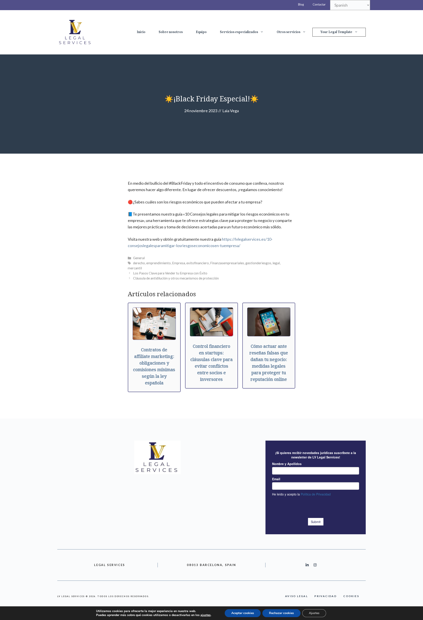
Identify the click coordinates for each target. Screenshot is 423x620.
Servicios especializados (239, 32)
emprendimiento (158, 263)
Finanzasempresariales (227, 263)
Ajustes (314, 613)
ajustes (205, 615)
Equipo (201, 32)
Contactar (319, 4)
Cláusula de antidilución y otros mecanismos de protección (176, 278)
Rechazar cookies (281, 613)
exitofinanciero (197, 263)
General (139, 258)
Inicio (141, 32)
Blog (301, 4)
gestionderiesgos (258, 263)
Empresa (178, 263)
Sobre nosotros (171, 32)
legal (276, 263)
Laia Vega (230, 110)
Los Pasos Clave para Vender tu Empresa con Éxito (170, 273)
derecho (139, 263)
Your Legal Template (336, 32)
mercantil (135, 268)
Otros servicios (288, 32)
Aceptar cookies (242, 613)
